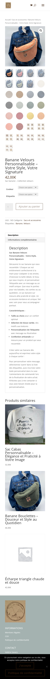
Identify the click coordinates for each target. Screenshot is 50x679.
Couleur (9, 189)
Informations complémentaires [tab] (22, 240)
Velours (27, 223)
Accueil (8, 19)
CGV (7, 636)
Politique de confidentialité (17, 640)
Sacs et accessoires (19, 19)
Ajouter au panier (29, 206)
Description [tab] (13, 235)
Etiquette (10, 196)
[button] (40, 30)
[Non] (46, 666)
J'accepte (25, 665)
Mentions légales (12, 632)
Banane (19, 223)
